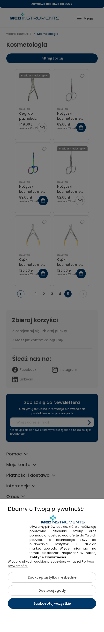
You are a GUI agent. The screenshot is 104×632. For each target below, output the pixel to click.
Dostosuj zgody (52, 590)
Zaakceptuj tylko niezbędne (52, 577)
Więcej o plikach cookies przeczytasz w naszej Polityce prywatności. (51, 563)
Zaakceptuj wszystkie (52, 603)
